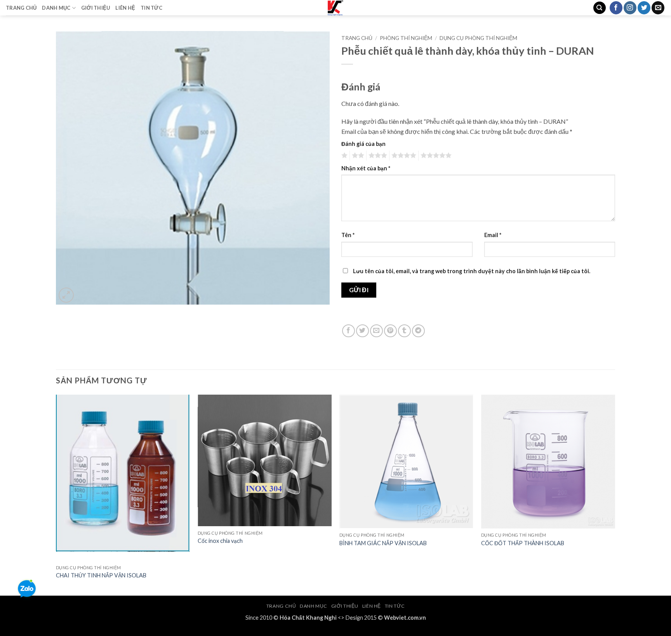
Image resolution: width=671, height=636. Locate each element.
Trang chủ (356, 38)
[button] (66, 295)
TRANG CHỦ (21, 8)
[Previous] (56, 494)
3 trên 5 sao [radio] (376, 156)
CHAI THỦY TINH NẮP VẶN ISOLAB (101, 575)
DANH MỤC (56, 8)
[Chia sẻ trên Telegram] (418, 330)
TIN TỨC (151, 8)
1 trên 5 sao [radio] (343, 156)
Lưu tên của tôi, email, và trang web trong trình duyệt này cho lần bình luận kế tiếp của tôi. (471, 271)
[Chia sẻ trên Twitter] (362, 330)
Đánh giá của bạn (363, 143)
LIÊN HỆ (125, 8)
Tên (348, 235)
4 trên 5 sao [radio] (402, 156)
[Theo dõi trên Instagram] (630, 7)
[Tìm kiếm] (599, 8)
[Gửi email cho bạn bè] (376, 330)
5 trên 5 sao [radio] (435, 156)
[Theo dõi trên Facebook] (616, 7)
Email (492, 235)
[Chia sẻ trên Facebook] (348, 330)
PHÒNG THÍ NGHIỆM (406, 38)
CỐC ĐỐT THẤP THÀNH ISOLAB (522, 543)
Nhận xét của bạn (365, 168)
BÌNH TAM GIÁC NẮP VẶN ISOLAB (383, 543)
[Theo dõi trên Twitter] (644, 7)
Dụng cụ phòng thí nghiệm (478, 38)
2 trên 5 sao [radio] (356, 156)
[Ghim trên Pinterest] (390, 330)
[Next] (615, 494)
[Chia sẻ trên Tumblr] (404, 330)
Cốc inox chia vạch (221, 540)
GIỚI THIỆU (95, 8)
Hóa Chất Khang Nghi (308, 617)
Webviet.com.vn (405, 617)
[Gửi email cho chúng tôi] (658, 7)
